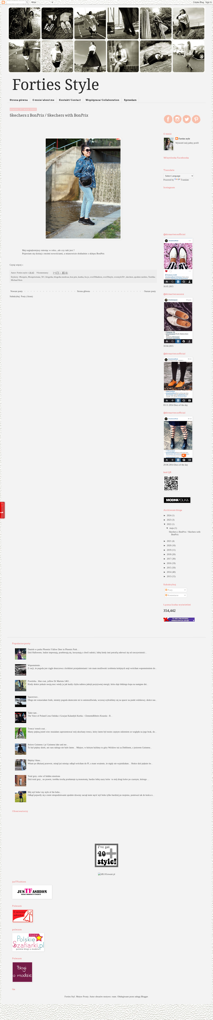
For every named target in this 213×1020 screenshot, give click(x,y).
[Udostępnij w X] (60, 273)
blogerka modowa (61, 277)
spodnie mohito (140, 277)
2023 (169, 520)
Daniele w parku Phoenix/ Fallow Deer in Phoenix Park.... (54, 649)
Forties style (184, 139)
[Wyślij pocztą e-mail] (54, 273)
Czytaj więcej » (16, 265)
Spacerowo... (33, 697)
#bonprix (23, 277)
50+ (43, 277)
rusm (114, 996)
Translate (185, 180)
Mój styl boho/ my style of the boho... (44, 792)
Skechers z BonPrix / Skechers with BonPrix (49, 115)
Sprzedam (130, 100)
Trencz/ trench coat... (37, 729)
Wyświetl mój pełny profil (187, 143)
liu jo (87, 277)
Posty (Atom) (27, 296)
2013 (169, 576)
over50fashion (96, 277)
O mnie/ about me (43, 100)
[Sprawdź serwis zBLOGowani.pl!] (106, 874)
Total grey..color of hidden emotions (44, 776)
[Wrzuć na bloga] (57, 273)
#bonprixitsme (34, 277)
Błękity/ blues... (35, 760)
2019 (169, 550)
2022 (169, 524)
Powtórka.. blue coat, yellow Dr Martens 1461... (49, 681)
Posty (170, 590)
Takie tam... (33, 713)
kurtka (81, 277)
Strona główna (19, 100)
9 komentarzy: (43, 273)
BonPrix (100, 253)
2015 (169, 568)
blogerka (49, 277)
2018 (169, 554)
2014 (169, 572)
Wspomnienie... (35, 665)
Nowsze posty (16, 291)
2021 (169, 541)
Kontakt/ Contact (70, 100)
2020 (169, 545)
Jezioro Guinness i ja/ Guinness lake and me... (48, 744)
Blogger (144, 996)
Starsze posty (150, 291)
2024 (169, 515)
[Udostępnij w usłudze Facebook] (63, 273)
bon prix (73, 277)
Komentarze (172, 595)
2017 (169, 559)
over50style (108, 277)
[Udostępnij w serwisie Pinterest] (66, 273)
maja (171, 528)
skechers (129, 277)
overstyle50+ (119, 277)
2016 (169, 563)
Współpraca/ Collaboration (102, 100)
